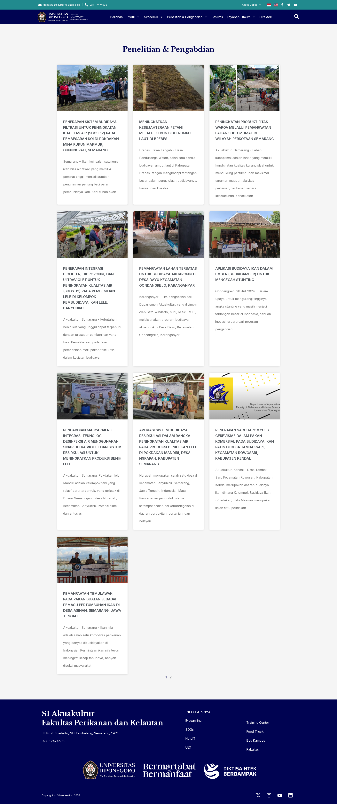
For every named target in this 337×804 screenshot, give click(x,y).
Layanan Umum (238, 17)
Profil (131, 17)
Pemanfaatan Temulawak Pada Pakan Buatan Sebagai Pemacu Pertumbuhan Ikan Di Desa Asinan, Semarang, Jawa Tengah (92, 604)
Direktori (265, 17)
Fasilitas (217, 17)
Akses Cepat (249, 4)
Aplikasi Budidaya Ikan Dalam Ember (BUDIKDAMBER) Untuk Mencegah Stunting (244, 274)
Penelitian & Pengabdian (184, 17)
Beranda (116, 17)
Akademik (151, 17)
